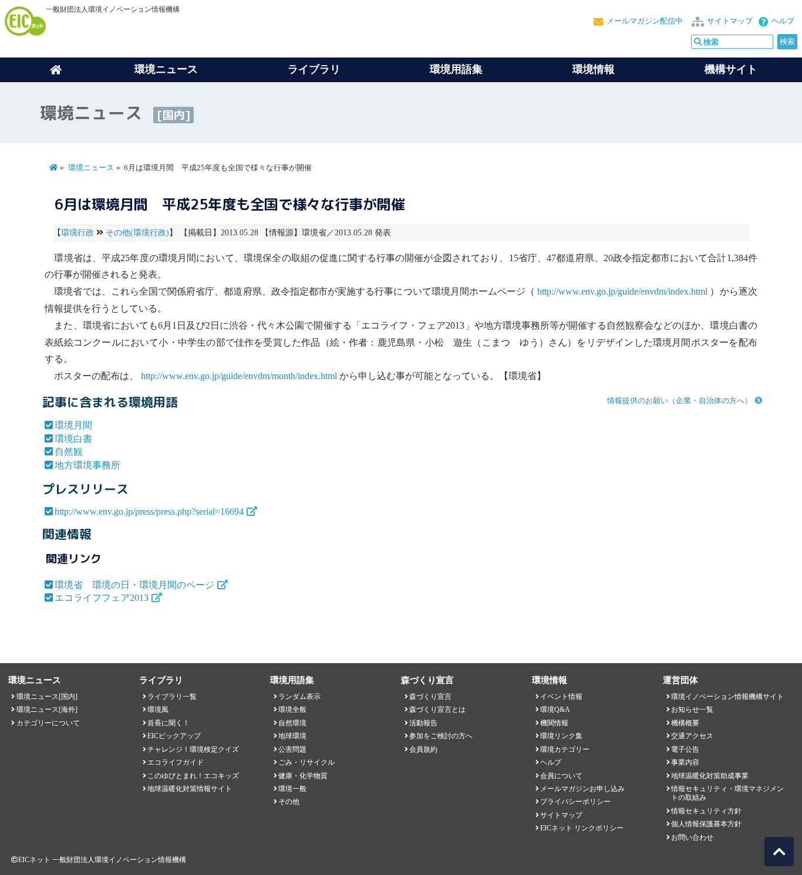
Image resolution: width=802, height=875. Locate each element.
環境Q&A (555, 709)
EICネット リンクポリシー (582, 828)
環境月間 (73, 425)
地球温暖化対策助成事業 (710, 776)
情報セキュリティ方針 (706, 811)
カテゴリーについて (48, 723)
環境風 (158, 709)
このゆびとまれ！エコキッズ (193, 776)
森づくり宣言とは (437, 709)
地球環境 (292, 736)
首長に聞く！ (168, 723)
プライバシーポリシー (575, 802)
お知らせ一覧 (692, 709)
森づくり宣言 (430, 696)
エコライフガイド (175, 762)
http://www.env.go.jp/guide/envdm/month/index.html (239, 376)
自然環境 (292, 723)
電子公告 (685, 749)
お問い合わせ (692, 837)
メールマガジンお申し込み (582, 789)
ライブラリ (314, 69)
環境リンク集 (561, 736)
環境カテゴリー (564, 749)
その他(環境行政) (137, 232)
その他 (288, 802)
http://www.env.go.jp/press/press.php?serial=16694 (149, 511)
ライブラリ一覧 (172, 696)
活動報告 (423, 723)
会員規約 (423, 749)
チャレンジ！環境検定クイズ (193, 749)
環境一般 (292, 789)
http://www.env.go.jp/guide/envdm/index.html (622, 291)
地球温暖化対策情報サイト (189, 789)
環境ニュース (91, 168)
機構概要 (685, 723)
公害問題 (292, 749)
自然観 (69, 452)
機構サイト (731, 69)
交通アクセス (692, 736)
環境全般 (292, 709)
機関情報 (554, 723)
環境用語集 (456, 69)
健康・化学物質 (303, 776)
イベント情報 (561, 696)
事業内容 (685, 762)
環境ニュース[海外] (46, 709)
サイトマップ (730, 21)
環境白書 (73, 439)
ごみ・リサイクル (306, 762)
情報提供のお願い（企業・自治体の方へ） (679, 401)
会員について (561, 776)
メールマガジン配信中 (644, 21)
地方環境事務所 (87, 465)
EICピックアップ (174, 736)
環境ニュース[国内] (46, 696)
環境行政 (77, 232)
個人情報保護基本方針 (706, 824)
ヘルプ (782, 21)
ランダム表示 (299, 696)
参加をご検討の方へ (441, 736)
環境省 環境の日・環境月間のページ (134, 585)
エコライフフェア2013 (102, 598)
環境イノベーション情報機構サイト (727, 696)
